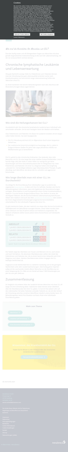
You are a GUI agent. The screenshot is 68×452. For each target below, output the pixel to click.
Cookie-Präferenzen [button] (19, 37)
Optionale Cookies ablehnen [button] (22, 34)
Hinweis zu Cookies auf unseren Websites (41, 30)
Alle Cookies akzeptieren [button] (47, 34)
